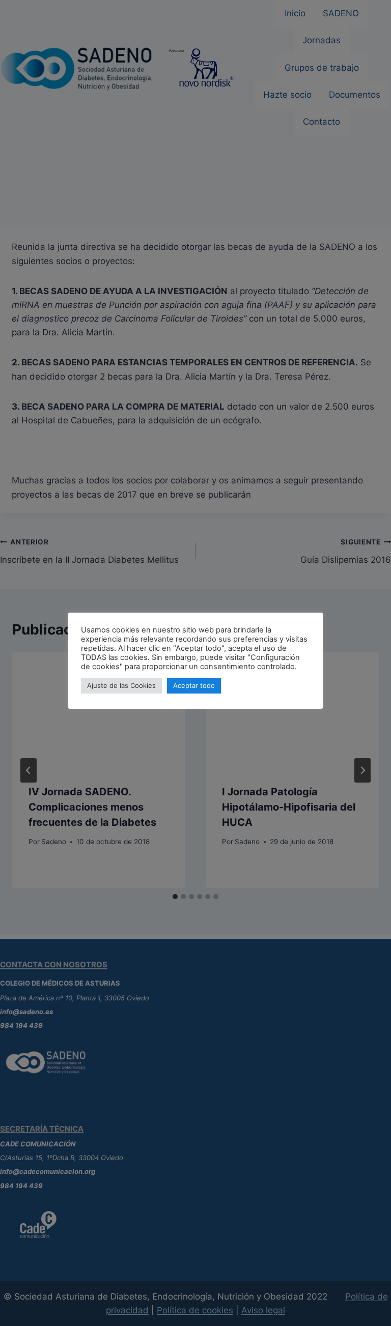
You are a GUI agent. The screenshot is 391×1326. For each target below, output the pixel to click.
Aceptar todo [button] (194, 685)
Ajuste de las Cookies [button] (121, 685)
